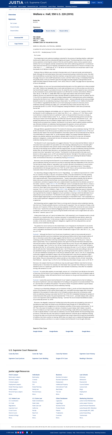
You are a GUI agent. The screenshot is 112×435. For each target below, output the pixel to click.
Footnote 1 (78, 101)
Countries (59, 415)
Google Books (53, 331)
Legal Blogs (59, 403)
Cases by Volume (61, 354)
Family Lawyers (13, 389)
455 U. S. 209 (76, 191)
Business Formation (61, 377)
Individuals (36, 375)
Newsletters (60, 6)
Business (59, 375)
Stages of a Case (62, 358)
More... (11, 394)
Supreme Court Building (40, 358)
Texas (34, 415)
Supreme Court (13, 408)
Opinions (12, 19)
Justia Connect (54, 432)
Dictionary (82, 377)
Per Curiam (38, 31)
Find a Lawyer (13, 6)
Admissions (83, 379)
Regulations (12, 405)
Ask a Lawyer (22, 6)
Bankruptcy (35, 377)
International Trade (61, 387)
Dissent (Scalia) (50, 31)
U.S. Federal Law (14, 398)
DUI (33, 384)
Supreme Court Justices (16, 358)
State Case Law (36, 405)
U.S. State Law (37, 398)
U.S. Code (11, 403)
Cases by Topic (37, 354)
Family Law (35, 389)
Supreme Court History (87, 354)
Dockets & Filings (14, 415)
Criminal (34, 379)
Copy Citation (18, 44)
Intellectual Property (62, 384)
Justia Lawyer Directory (86, 403)
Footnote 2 (84, 131)
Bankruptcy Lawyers (14, 377)
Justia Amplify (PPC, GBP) (87, 410)
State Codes (35, 403)
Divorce (34, 382)
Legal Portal (62, 432)
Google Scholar (37, 331)
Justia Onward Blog (85, 413)
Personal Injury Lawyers (16, 392)
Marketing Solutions (71, 6)
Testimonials (83, 415)
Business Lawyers (14, 379)
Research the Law (33, 6)
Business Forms (60, 405)
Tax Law (58, 392)
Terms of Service (80, 432)
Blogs (81, 389)
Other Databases (61, 398)
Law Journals (83, 387)
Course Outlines (84, 384)
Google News (86, 331)
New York (35, 413)
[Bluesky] (27, 432)
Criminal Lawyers (14, 382)
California (35, 408)
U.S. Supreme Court (31, 9)
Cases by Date (13, 354)
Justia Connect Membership (87, 401)
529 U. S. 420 (63, 189)
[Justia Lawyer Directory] (31, 432)
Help (74, 432)
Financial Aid (83, 382)
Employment (59, 382)
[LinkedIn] (16, 432)
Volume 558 (50, 9)
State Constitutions (37, 401)
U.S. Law (15, 9)
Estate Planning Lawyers (16, 387)
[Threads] (25, 432)
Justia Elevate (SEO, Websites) (88, 408)
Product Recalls (60, 408)
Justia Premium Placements (87, 405)
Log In (93, 2)
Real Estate (59, 389)
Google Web (69, 331)
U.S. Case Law (21, 9)
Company (69, 432)
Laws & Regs (52, 6)
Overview (12, 15)
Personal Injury (36, 392)
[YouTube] (18, 432)
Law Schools (43, 6)
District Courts (13, 413)
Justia (10, 9)
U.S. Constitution (13, 401)
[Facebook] (20, 432)
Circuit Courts (13, 410)
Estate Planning (36, 387)
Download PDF (18, 37)
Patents (58, 410)
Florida (34, 410)
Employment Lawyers (15, 384)
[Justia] (16, 2)
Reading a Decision (86, 358)
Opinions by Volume (41, 9)
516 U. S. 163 (53, 184)
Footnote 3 (71, 157)
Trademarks (59, 413)
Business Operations (62, 379)
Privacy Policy (90, 432)
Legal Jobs (59, 401)
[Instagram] (23, 432)
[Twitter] (29, 432)
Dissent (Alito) (64, 31)
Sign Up (100, 2)
